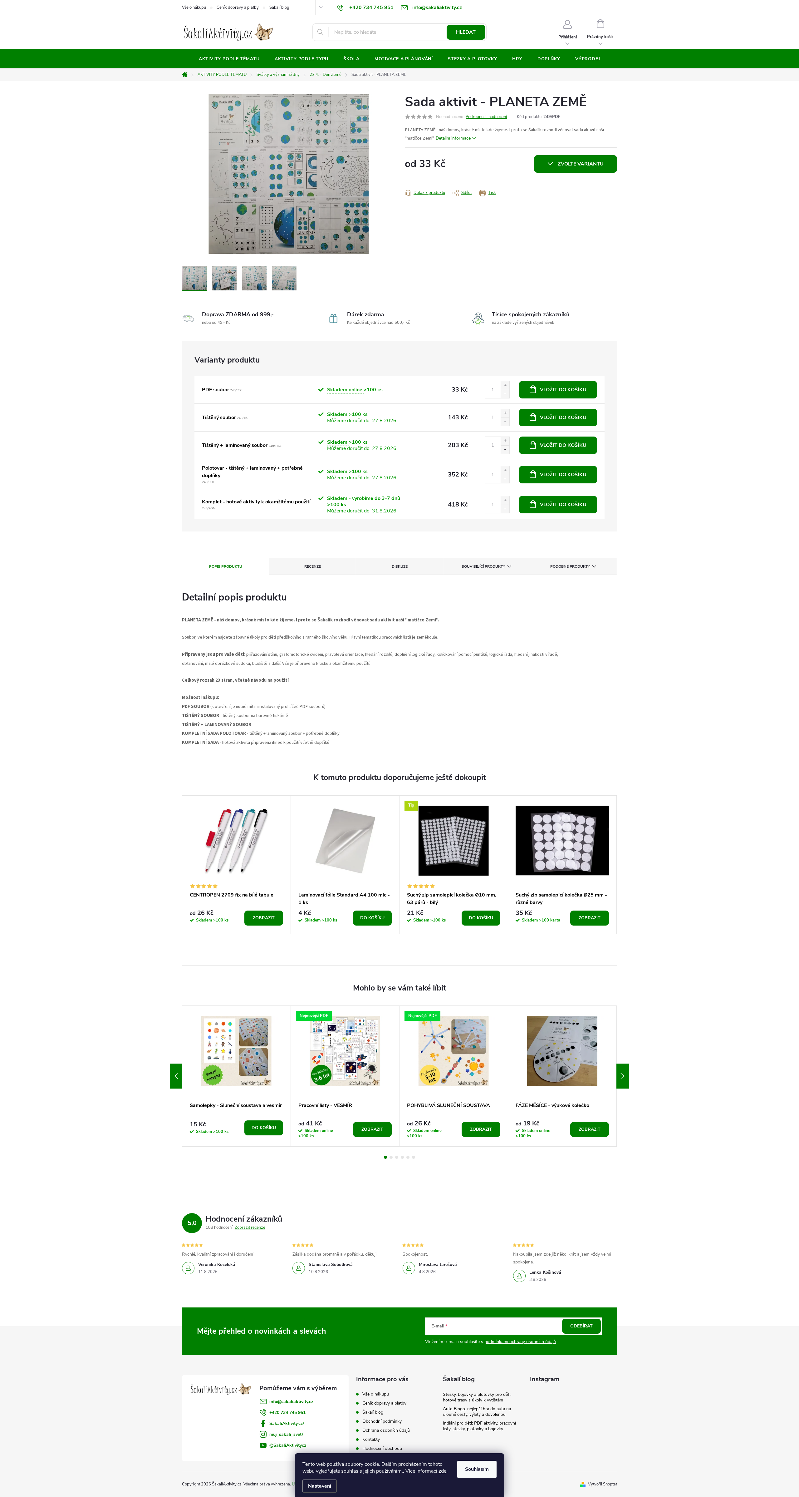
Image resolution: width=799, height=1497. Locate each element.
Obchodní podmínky (382, 1421)
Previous (176, 1076)
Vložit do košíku (563, 389)
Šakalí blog (279, 7)
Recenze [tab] (312, 566)
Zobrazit (264, 918)
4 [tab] (402, 1157)
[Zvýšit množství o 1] (505, 385)
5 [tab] (407, 1157)
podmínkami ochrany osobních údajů (520, 1342)
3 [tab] (396, 1157)
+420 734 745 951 (287, 1412)
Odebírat (581, 1326)
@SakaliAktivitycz (287, 1445)
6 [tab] (413, 1157)
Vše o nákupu (194, 7)
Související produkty (483, 566)
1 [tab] (385, 1157)
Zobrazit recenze (250, 1227)
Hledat (466, 32)
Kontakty (371, 1439)
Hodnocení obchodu (382, 1448)
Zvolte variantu (581, 164)
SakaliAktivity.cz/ (286, 1423)
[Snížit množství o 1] (505, 394)
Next (622, 1076)
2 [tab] (391, 1157)
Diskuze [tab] (400, 566)
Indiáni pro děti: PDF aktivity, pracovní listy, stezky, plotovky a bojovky (479, 1426)
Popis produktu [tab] (225, 566)
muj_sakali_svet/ (286, 1434)
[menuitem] (229, 59)
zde (442, 1471)
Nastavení (319, 1486)
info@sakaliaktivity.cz (291, 1402)
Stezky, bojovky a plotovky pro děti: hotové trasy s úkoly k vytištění (477, 1397)
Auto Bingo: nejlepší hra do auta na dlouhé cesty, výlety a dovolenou (477, 1411)
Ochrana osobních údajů (386, 1430)
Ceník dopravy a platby (238, 7)
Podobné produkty (570, 566)
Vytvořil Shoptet (602, 1484)
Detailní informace (453, 138)
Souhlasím (477, 1469)
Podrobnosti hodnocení (486, 116)
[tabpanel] (236, 865)
